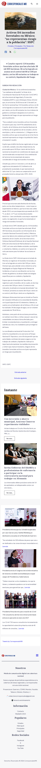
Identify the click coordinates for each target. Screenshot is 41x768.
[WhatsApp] (15, 52)
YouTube (20, 748)
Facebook (20, 740)
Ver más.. (9, 438)
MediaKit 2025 (20, 714)
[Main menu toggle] (37, 4)
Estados (11, 46)
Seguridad (20, 731)
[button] (32, 3)
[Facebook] (6, 52)
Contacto (20, 711)
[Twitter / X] (10, 52)
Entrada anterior (20, 372)
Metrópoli (20, 726)
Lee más (5, 546)
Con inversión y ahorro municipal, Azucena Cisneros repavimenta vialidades (19, 422)
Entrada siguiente (20, 378)
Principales (18, 46)
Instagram (20, 745)
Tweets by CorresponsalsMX (12, 641)
